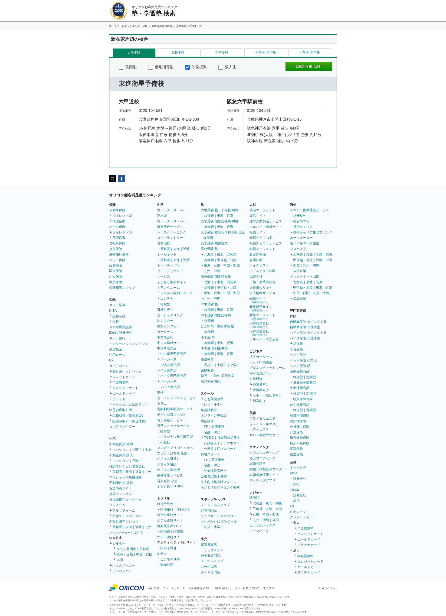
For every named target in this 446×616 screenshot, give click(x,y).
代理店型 (118, 221)
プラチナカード (308, 545)
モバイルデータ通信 (304, 243)
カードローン (119, 366)
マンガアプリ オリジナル (175, 448)
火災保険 (115, 249)
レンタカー (165, 320)
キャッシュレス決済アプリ (128, 404)
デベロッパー (122, 571)
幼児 (207, 404)
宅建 (207, 432)
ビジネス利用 (170, 559)
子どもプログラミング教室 (220, 487)
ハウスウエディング (264, 452)
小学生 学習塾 (309, 52)
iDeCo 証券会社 (120, 332)
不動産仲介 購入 (121, 455)
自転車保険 (117, 243)
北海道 (209, 254)
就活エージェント (262, 210)
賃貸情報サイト (120, 488)
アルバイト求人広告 (264, 339)
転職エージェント (262, 249)
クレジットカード (122, 377)
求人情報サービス (262, 293)
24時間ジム (209, 510)
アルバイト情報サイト (265, 227)
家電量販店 (209, 544)
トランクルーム (168, 287)
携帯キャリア (303, 227)
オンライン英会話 (214, 415)
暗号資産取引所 (120, 410)
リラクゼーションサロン (218, 516)
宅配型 (165, 304)
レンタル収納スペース (176, 293)
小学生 (235, 365)
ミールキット (167, 254)
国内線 (165, 531)
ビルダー (118, 543)
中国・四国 (144, 554)
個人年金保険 (299, 443)
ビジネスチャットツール (267, 368)
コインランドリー (170, 238)
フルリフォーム (123, 510)
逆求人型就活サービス (265, 221)
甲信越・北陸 (226, 260)
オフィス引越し (168, 458)
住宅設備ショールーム (125, 499)
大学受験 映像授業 (214, 243)
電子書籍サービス (170, 420)
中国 (329, 260)
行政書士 (210, 443)
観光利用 (166, 565)
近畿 (138, 471)
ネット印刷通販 (260, 362)
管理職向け (261, 390)
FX (111, 360)
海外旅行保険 (119, 254)
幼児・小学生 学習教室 (217, 376)
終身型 (298, 377)
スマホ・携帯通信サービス (309, 210)
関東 (278, 503)
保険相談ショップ (122, 287)
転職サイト (257, 232)
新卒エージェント (262, 316)
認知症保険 (298, 421)
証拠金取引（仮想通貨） (130, 421)
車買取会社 (165, 337)
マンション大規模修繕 (125, 477)
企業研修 (255, 379)
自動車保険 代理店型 (305, 327)
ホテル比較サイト (170, 520)
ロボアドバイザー (122, 426)
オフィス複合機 (168, 470)
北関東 (131, 549)
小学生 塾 (208, 337)
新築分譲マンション (123, 521)
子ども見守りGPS (170, 486)
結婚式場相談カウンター (267, 469)
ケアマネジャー (231, 443)
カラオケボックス (262, 525)
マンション (120, 449)
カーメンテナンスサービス (176, 398)
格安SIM (299, 215)
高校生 (209, 365)
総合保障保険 (299, 437)
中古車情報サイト (170, 343)
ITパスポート (226, 449)
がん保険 (115, 276)
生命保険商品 (299, 388)
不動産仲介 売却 (121, 444)
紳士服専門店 (210, 556)
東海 (128, 471)
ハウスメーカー (123, 565)
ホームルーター (301, 238)
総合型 (165, 431)
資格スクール (210, 454)
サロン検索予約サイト (265, 435)
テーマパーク (259, 531)
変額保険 (296, 449)
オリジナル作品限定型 (176, 436)
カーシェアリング (170, 315)
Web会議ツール (260, 373)
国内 (163, 548)
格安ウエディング (262, 458)
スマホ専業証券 (120, 327)
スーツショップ (212, 561)
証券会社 (118, 316)
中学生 (222, 365)
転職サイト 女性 (261, 238)
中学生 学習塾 (266, 52)
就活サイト (257, 215)
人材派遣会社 (259, 332)
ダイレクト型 (122, 215)
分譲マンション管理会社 (127, 466)
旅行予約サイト (168, 504)
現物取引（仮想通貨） (128, 415)
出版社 (165, 442)
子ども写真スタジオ (171, 414)
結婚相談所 (257, 463)
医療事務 (217, 426)
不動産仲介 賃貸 (121, 483)
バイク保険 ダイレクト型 (308, 332)
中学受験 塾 (209, 304)
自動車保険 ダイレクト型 (308, 322)
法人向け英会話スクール (218, 482)
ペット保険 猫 (300, 366)
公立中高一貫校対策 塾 (217, 326)
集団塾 (131, 67)
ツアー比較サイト (170, 537)
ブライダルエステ (262, 418)
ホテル (162, 553)
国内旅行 (166, 509)
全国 (275, 520)
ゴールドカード (123, 393)
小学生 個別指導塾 (214, 348)
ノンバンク (133, 371)
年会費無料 (120, 382)
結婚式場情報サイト (264, 475)
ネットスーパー (168, 265)
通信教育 (207, 359)
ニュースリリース (174, 588)
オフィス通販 (167, 464)
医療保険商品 (299, 371)
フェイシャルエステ (264, 424)
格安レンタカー (168, 326)
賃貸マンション (120, 494)
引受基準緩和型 (304, 382)
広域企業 (299, 271)
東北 (120, 549)
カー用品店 (209, 566)
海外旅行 (183, 509)
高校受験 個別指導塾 (216, 276)
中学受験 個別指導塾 (216, 315)
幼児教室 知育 (211, 381)
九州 (148, 471)
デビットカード (120, 399)
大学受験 (134, 52)
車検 (160, 392)
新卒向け (259, 401)
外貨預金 (115, 349)
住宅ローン (117, 355)
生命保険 (115, 265)
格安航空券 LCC (169, 526)
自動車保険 (117, 210)
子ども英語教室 (212, 399)
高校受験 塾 (209, 249)
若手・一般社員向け (267, 395)
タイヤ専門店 (210, 572)
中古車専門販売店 (173, 354)
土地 (148, 449)
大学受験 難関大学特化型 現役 (223, 232)
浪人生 (230, 67)
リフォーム (117, 505)
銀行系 (117, 371)
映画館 (254, 497)
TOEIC (209, 437)
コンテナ (166, 298)
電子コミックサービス (173, 426)
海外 (173, 548)
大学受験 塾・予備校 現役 (219, 210)
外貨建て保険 (299, 426)
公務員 (209, 449)
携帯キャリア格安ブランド (312, 232)
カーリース (165, 332)
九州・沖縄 (212, 271)
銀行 (115, 322)
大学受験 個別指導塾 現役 (219, 221)
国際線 (178, 531)
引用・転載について (247, 588)
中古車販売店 (167, 348)
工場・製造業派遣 (262, 282)
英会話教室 (209, 410)
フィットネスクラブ (215, 505)
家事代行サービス (170, 227)
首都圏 (117, 471)
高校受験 (177, 52)
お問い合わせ (222, 588)
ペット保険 (117, 260)
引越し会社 (165, 309)
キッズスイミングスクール (219, 521)
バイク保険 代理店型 (305, 338)
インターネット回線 (304, 276)
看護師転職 (257, 254)
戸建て (137, 449)
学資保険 (115, 282)
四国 (296, 265)
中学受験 (221, 52)
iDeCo (294, 490)
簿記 (217, 432)
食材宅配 (163, 243)
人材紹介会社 (259, 324)
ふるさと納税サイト (171, 282)
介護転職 (255, 260)
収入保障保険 (303, 399)
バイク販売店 (167, 370)
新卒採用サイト (260, 308)
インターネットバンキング (128, 344)
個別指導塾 (164, 67)
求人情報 (268, 588)
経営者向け (261, 384)
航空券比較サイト (170, 515)
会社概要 (153, 588)
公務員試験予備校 (214, 476)
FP (206, 426)
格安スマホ (301, 221)
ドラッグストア (212, 550)
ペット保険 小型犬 (303, 360)
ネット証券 (117, 305)
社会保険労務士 (228, 437)
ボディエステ (259, 429)
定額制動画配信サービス (175, 409)
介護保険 (296, 432)
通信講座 (207, 421)
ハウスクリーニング (171, 232)
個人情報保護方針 (200, 588)
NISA (113, 310)
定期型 (311, 377)
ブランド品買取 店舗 (172, 453)
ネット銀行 (117, 338)
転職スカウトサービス (265, 243)
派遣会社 (255, 276)
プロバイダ (298, 249)
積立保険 (296, 454)
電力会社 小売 (167, 481)
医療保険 (115, 271)
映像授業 (199, 67)
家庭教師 (207, 370)
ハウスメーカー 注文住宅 (126, 532)
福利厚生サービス (170, 475)
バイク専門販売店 (173, 376)
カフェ (162, 403)
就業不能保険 (299, 415)
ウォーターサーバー (171, 210)
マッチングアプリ (262, 480)
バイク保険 (117, 227)
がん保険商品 (299, 404)
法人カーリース (260, 357)
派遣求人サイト (260, 287)
